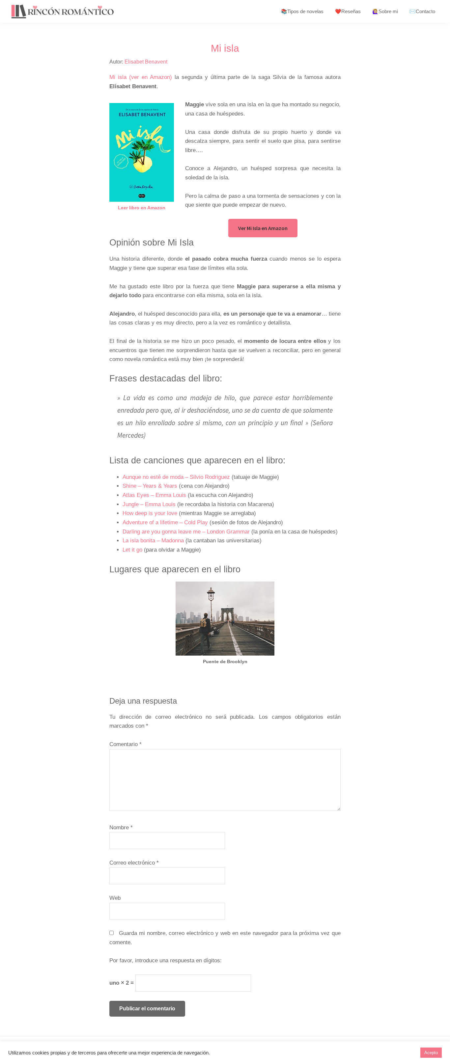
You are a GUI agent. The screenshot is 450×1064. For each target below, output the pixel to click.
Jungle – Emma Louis (149, 504)
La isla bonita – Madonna (153, 540)
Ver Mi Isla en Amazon (263, 228)
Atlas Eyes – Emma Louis (154, 495)
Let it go (132, 550)
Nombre (121, 827)
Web (115, 898)
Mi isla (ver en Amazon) (140, 77)
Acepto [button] (431, 1052)
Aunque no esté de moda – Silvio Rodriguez (176, 477)
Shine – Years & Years (150, 486)
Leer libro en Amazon (141, 207)
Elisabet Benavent (146, 62)
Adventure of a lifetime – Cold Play (165, 522)
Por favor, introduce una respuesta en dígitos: (165, 960)
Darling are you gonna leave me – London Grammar (186, 532)
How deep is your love (150, 513)
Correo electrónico (134, 863)
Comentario (125, 744)
